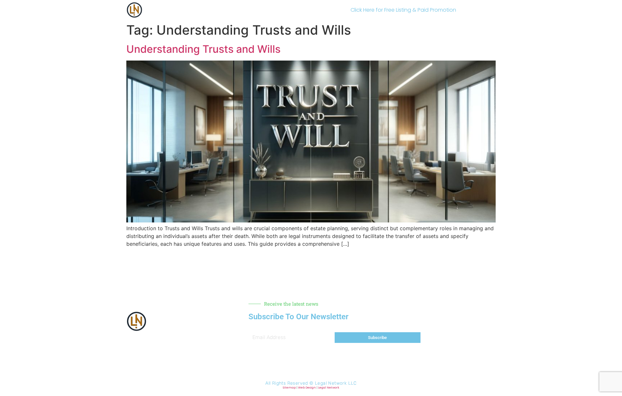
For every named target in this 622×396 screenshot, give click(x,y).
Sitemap (289, 388)
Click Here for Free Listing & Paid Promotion (403, 10)
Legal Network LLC (336, 383)
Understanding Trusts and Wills (203, 49)
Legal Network (328, 388)
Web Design (307, 388)
